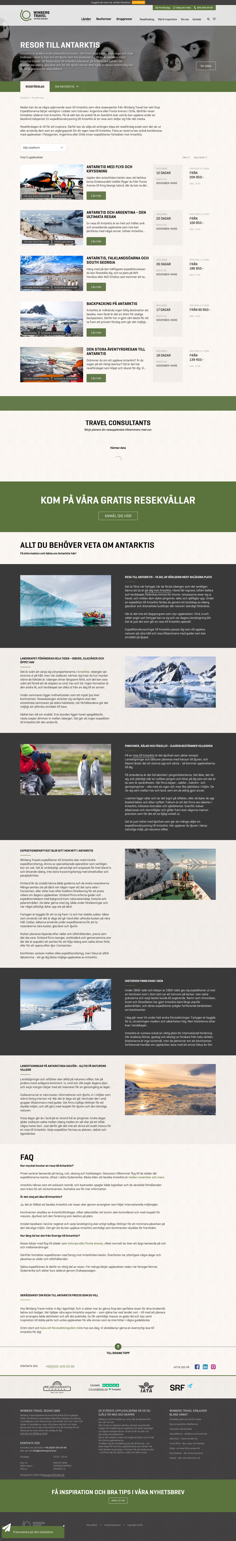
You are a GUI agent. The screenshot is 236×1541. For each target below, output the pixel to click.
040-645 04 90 (205, 7)
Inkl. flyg (195, 183)
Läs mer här (138, 2)
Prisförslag (164, 7)
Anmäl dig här (118, 515)
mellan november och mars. (147, 1177)
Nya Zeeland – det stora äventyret (186, 1453)
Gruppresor (124, 19)
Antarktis (83, 672)
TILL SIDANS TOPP (118, 1353)
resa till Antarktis (143, 755)
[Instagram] (213, 1366)
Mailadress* (12, 1487)
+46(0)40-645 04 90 (59, 1366)
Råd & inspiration (167, 19)
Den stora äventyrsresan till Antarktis (116, 351)
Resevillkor (92, 1525)
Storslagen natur (63, 196)
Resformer (103, 19)
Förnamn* (11, 1456)
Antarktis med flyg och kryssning (109, 169)
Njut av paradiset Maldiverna (183, 1424)
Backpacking (30, 333)
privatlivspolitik (17, 1532)
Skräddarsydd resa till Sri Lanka (185, 1419)
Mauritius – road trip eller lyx (183, 1438)
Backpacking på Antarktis (112, 303)
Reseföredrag (147, 19)
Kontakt (197, 19)
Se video (206, 66)
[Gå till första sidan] (34, 15)
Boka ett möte (183, 7)
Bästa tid (161, 179)
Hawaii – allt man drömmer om (184, 1457)
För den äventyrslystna (36, 196)
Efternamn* (11, 1471)
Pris (185, 157)
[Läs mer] (51, 182)
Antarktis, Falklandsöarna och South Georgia (118, 260)
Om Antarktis (64, 86)
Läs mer (96, 196)
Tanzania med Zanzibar (180, 1428)
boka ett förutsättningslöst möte (61, 1328)
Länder (86, 19)
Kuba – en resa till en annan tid (184, 1448)
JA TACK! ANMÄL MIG (20, 1503)
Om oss (185, 19)
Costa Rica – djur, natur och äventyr (187, 1443)
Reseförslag (35, 86)
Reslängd (199, 157)
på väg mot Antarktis (158, 590)
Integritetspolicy (112, 1525)
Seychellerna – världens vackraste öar (188, 1433)
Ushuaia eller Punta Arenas (85, 1243)
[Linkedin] (205, 1366)
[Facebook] (197, 1366)
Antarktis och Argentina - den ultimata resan (116, 214)
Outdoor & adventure (65, 287)
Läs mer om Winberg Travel (33, 1433)
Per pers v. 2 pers (199, 168)
